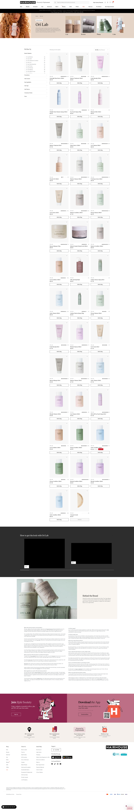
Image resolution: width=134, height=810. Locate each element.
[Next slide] (123, 25)
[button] (112, 535)
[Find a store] (107, 2)
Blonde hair (26, 663)
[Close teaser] (126, 806)
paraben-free (39, 678)
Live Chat (57, 749)
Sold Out (79, 519)
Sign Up (16, 714)
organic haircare (37, 672)
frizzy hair (30, 659)
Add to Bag (59, 83)
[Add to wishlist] (67, 54)
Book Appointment (109, 6)
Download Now (84, 714)
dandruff (38, 668)
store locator (99, 678)
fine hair (53, 656)
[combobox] (102, 49)
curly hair (38, 640)
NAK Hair (51, 629)
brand (48, 629)
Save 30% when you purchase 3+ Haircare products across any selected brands (67, 11)
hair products (33, 656)
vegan (108, 629)
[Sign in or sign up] (105, 2)
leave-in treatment (79, 669)
